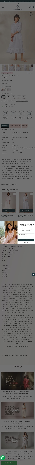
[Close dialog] (34, 221)
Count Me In (26, 239)
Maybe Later (26, 242)
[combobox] (19, 234)
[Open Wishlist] (33, 274)
